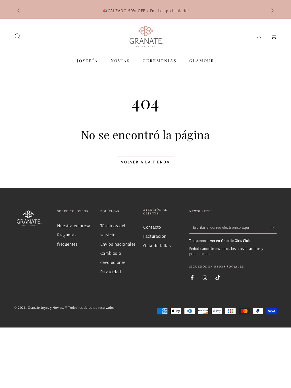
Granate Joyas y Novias (45, 307)
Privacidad (110, 271)
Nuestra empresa (73, 225)
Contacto (152, 227)
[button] (17, 36)
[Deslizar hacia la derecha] (272, 11)
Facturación (155, 236)
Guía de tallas (157, 245)
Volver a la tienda (145, 161)
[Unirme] (273, 227)
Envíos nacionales (118, 244)
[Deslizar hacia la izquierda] (19, 11)
